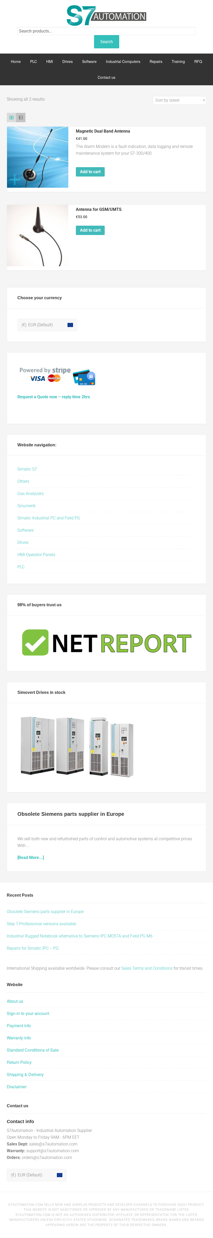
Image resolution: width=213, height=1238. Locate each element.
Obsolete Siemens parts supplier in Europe (70, 814)
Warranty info (19, 1038)
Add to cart (90, 171)
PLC (20, 566)
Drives (23, 542)
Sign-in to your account (28, 1013)
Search (106, 41)
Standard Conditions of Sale (33, 1050)
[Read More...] (30, 857)
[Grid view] (11, 117)
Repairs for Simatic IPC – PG (33, 948)
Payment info (19, 1025)
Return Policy (19, 1062)
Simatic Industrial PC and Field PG (48, 518)
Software (25, 530)
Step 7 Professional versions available (41, 923)
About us (15, 1001)
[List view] (20, 117)
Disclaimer (16, 1087)
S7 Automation (106, 15)
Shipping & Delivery (25, 1074)
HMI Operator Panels (36, 554)
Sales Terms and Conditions (146, 968)
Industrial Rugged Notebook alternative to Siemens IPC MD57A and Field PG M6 (79, 936)
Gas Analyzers (30, 493)
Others (23, 481)
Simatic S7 (27, 469)
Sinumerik (26, 505)
